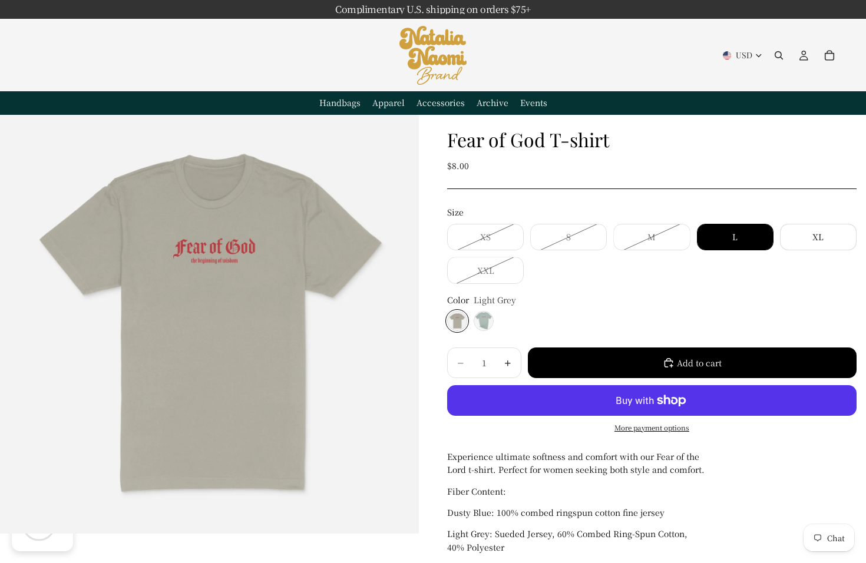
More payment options (651, 427)
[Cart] (829, 55)
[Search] (779, 55)
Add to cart (699, 363)
